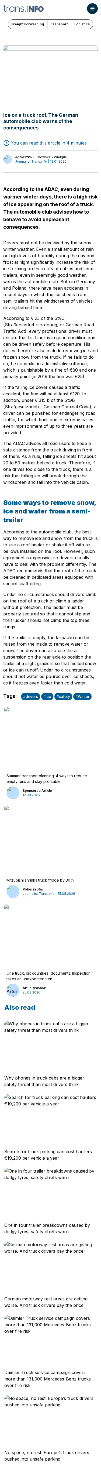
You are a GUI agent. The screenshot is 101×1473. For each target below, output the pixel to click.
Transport (59, 24)
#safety (63, 696)
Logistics (82, 24)
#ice (47, 696)
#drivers (30, 696)
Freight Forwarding (27, 24)
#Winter (82, 696)
